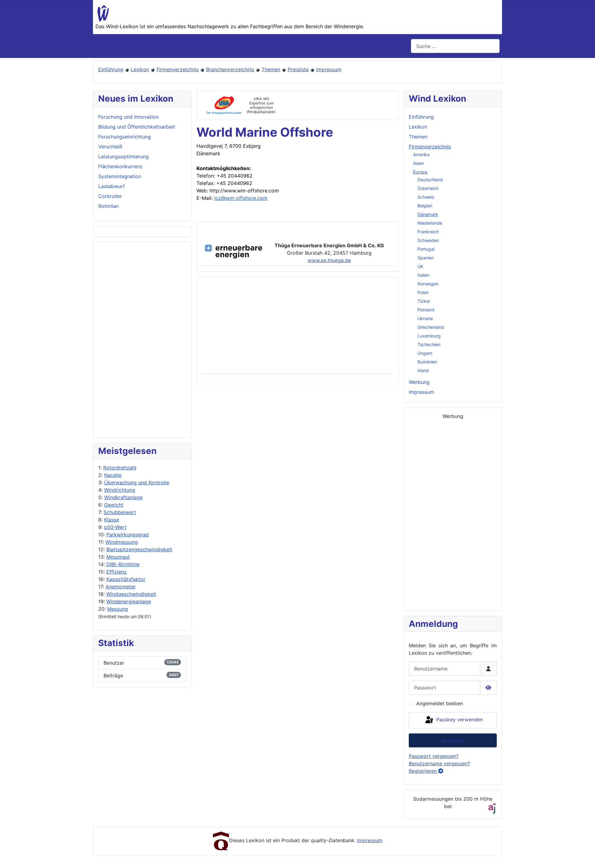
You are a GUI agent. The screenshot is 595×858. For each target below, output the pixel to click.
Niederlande (429, 223)
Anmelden (453, 740)
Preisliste (298, 69)
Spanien (425, 257)
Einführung (110, 69)
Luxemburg (429, 335)
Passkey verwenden (459, 720)
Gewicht (113, 505)
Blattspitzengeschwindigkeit (139, 549)
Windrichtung (119, 490)
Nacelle (112, 475)
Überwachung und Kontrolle (136, 482)
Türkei (423, 301)
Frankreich (428, 231)
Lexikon (140, 69)
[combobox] (455, 46)
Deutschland (430, 179)
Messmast (118, 557)
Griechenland (430, 327)
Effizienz (116, 572)
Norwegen (428, 283)
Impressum (329, 69)
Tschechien (428, 344)
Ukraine (425, 318)
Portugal (425, 249)
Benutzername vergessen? (439, 763)
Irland (423, 370)
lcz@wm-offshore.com (240, 198)
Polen (423, 292)
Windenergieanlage (128, 601)
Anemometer (121, 586)
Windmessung (121, 542)
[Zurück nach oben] (584, 846)
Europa (420, 171)
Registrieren (423, 771)
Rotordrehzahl (119, 467)
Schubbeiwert (120, 512)
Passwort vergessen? (434, 756)
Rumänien (427, 361)
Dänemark (427, 214)
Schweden (428, 240)
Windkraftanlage (123, 497)
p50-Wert (115, 527)
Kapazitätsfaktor (125, 579)
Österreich (428, 188)
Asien (418, 163)
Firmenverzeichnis (177, 69)
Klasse (111, 520)
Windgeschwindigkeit (131, 594)
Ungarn (424, 353)
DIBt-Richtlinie (122, 564)
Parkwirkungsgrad (127, 534)
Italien (423, 275)
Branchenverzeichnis (230, 69)
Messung (117, 609)
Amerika (421, 154)
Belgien (424, 205)
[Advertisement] (142, 340)
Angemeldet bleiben (439, 703)
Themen (271, 69)
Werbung (419, 382)
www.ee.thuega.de (329, 260)
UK (420, 266)
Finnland (425, 309)
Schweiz (425, 197)
